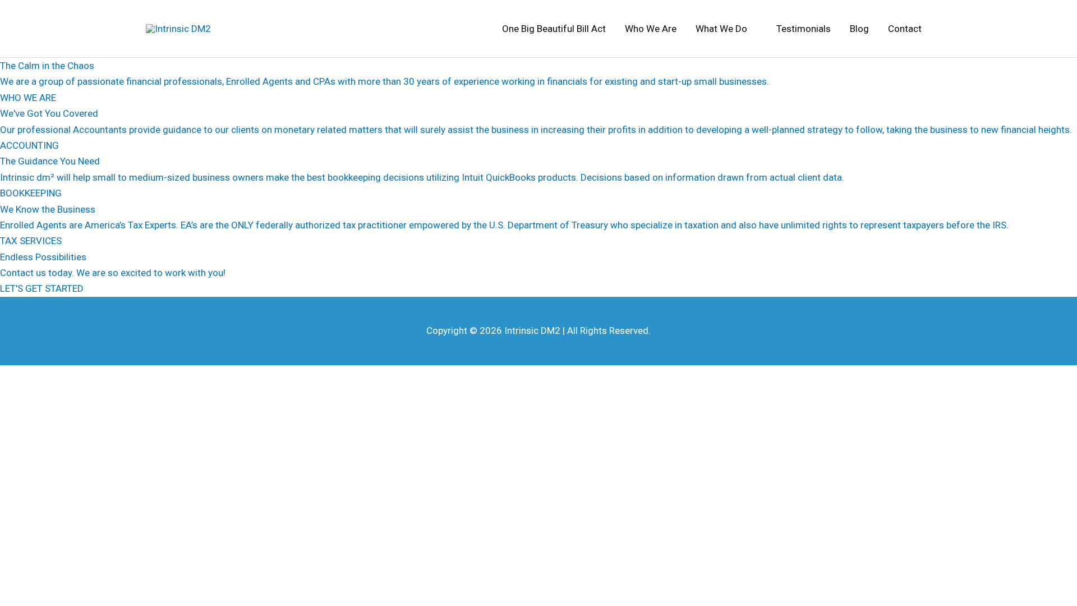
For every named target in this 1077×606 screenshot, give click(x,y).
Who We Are (650, 28)
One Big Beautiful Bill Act (554, 28)
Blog (859, 28)
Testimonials (803, 28)
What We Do (721, 28)
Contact (905, 28)
